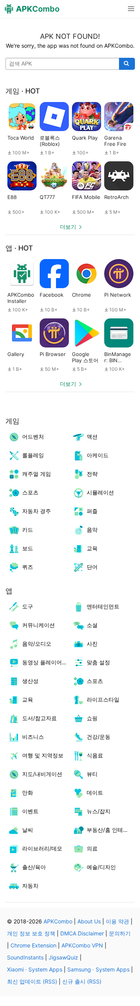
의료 (92, 848)
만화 (27, 792)
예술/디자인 (101, 867)
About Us (89, 921)
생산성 (30, 681)
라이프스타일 (103, 699)
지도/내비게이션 (42, 774)
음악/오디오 (36, 643)
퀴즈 (27, 566)
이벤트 (30, 811)
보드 (27, 548)
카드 (27, 529)
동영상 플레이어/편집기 (46, 662)
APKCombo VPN (82, 945)
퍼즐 (92, 511)
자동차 (30, 885)
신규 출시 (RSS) (82, 981)
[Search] (127, 64)
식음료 (95, 755)
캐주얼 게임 (36, 473)
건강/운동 (98, 736)
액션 (92, 436)
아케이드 (97, 455)
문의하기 (120, 933)
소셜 (92, 625)
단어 (92, 566)
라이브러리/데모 (42, 848)
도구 (27, 606)
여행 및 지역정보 (42, 755)
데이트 (95, 792)
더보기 (68, 226)
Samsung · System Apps (98, 969)
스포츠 (30, 492)
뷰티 (92, 774)
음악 (92, 529)
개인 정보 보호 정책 (31, 933)
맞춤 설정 (98, 662)
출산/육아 (34, 867)
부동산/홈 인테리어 (110, 829)
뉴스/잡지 (98, 811)
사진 (92, 643)
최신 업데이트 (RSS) (32, 981)
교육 (92, 548)
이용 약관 (117, 921)
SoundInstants (25, 957)
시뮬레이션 (100, 492)
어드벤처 (33, 436)
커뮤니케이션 (38, 625)
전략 (92, 473)
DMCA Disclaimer (82, 933)
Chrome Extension (33, 945)
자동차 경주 (36, 511)
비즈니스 (33, 736)
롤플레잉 (33, 455)
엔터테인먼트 (103, 606)
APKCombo (58, 921)
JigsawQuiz (63, 957)
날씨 (27, 829)
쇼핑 (92, 718)
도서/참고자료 (39, 718)
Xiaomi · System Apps (34, 969)
